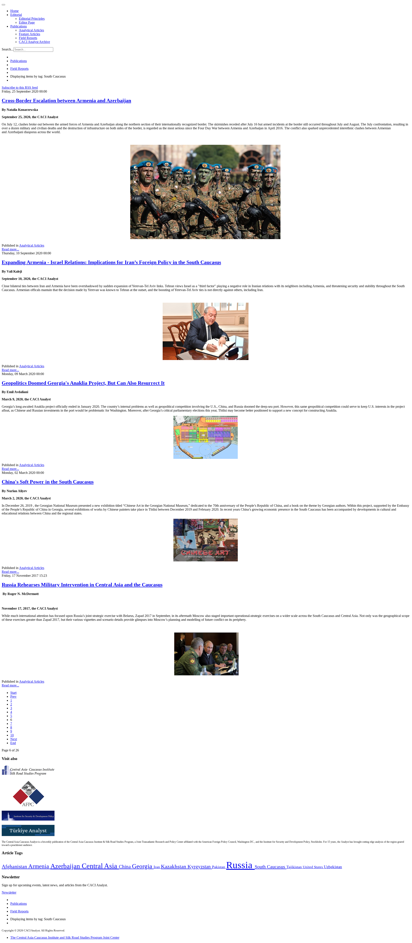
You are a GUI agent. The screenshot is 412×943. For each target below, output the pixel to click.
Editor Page (27, 22)
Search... (8, 49)
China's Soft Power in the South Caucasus (48, 482)
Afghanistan (15, 866)
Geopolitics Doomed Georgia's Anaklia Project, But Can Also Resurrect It (83, 383)
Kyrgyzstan (200, 866)
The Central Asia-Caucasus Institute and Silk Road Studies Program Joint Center (64, 937)
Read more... (10, 249)
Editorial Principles (32, 18)
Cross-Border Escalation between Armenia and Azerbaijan (66, 100)
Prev (13, 696)
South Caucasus (270, 866)
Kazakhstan (174, 866)
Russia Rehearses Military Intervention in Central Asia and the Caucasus (82, 584)
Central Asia (100, 866)
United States (313, 867)
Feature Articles (29, 34)
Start (13, 692)
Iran (157, 867)
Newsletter (9, 892)
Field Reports (28, 38)
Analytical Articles (31, 30)
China (125, 866)
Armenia (39, 866)
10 (12, 735)
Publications (18, 26)
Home (14, 11)
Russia (240, 865)
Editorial (16, 15)
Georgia (143, 866)
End (13, 743)
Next (13, 739)
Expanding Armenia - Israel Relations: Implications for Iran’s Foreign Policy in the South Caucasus (111, 262)
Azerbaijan (66, 866)
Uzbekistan (333, 867)
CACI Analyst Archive (34, 42)
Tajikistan (294, 867)
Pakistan (219, 867)
